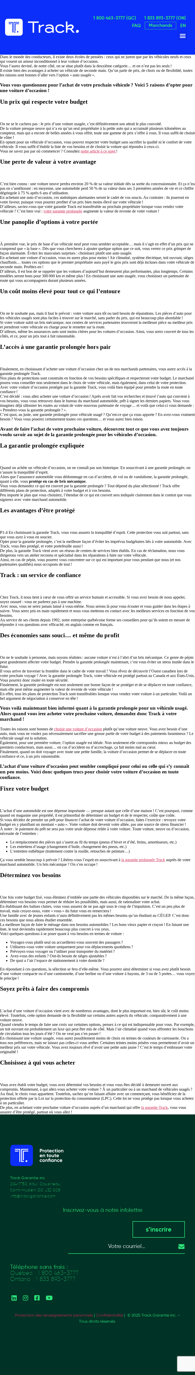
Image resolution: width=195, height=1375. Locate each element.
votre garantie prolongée (62, 211)
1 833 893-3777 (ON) (165, 18)
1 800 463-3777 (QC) (114, 18)
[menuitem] (183, 25)
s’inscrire (159, 1229)
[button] (182, 36)
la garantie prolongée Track (143, 860)
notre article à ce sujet (98, 151)
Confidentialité (109, 1315)
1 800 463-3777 (58, 1273)
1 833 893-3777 (55, 1279)
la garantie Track (154, 1107)
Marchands (160, 25)
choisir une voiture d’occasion (78, 729)
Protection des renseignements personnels (54, 1315)
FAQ (136, 25)
